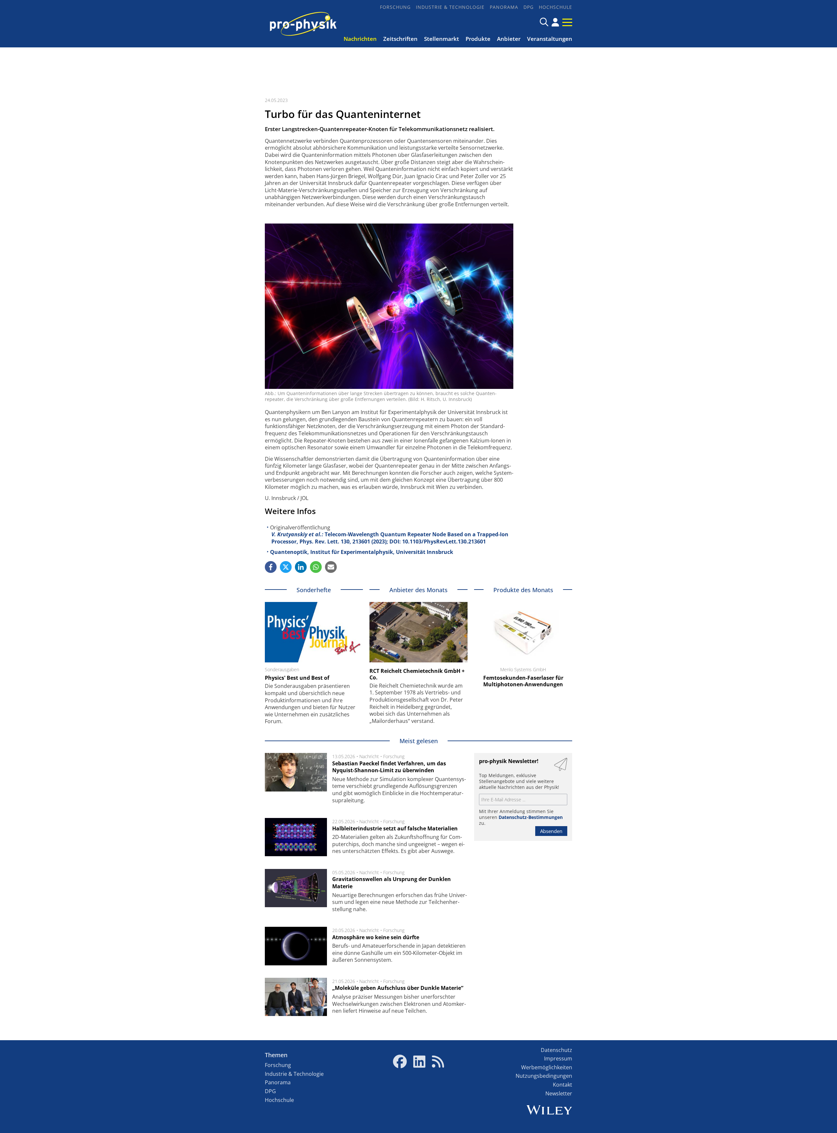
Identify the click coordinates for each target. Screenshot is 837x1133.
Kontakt (562, 1084)
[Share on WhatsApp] (316, 567)
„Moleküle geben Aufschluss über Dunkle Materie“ (397, 987)
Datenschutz (556, 1050)
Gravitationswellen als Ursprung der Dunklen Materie (391, 882)
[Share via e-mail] (331, 567)
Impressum (558, 1058)
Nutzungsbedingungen (544, 1075)
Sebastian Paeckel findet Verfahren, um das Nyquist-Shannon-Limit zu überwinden (389, 767)
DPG (528, 7)
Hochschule (555, 7)
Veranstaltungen (549, 38)
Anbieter (509, 38)
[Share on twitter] (286, 567)
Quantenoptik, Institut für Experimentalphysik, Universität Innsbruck (361, 552)
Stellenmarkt (441, 38)
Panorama (504, 7)
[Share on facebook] (271, 567)
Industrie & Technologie (450, 7)
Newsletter (558, 1093)
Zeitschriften (400, 38)
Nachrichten (360, 38)
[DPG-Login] (555, 22)
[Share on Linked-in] (301, 567)
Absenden (551, 831)
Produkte (478, 38)
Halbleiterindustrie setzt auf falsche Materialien (395, 828)
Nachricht (369, 756)
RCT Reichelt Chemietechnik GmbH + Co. (417, 674)
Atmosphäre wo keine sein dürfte (375, 937)
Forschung (395, 7)
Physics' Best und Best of (297, 677)
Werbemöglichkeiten (546, 1067)
